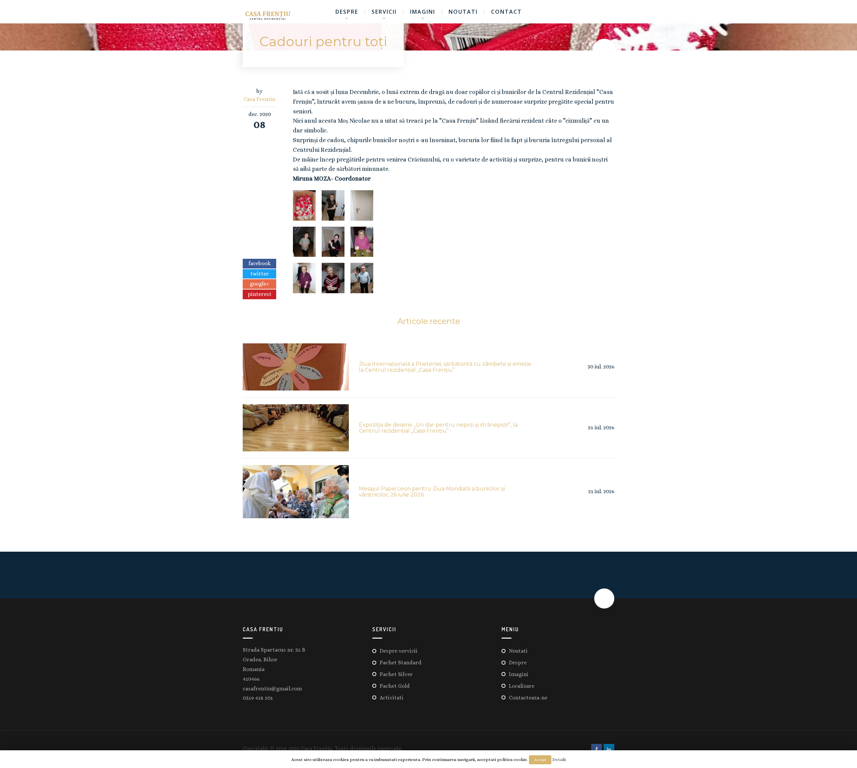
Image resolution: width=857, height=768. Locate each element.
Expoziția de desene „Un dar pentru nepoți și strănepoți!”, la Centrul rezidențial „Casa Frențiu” (438, 428)
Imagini (422, 11)
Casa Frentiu (259, 99)
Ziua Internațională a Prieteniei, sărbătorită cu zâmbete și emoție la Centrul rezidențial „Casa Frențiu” (445, 367)
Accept (540, 760)
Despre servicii (398, 651)
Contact (506, 11)
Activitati (391, 697)
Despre (346, 11)
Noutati (463, 11)
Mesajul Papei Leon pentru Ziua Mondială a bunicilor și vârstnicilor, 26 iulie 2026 (432, 491)
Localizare (521, 686)
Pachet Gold (395, 686)
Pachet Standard (400, 662)
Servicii (384, 11)
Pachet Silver (396, 674)
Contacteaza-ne (528, 697)
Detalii (559, 759)
